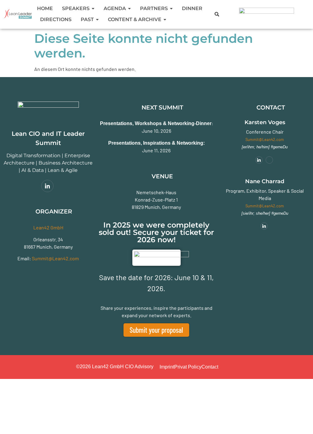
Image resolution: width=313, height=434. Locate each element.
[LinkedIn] (47, 186)
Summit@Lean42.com (55, 258)
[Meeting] (269, 160)
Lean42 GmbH (48, 227)
